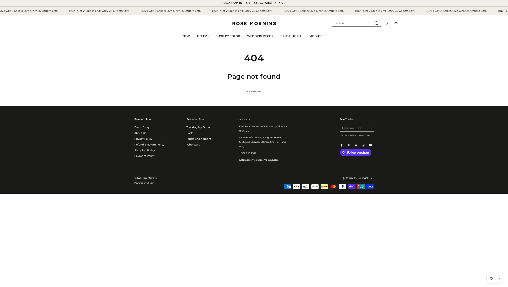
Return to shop (254, 91)
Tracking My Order (198, 127)
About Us (140, 133)
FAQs (189, 133)
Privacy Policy (143, 138)
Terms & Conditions (198, 138)
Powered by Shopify (144, 183)
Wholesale (193, 144)
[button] (356, 24)
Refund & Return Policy (149, 144)
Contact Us (244, 119)
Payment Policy (144, 155)
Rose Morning (150, 178)
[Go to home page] (254, 23)
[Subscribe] (372, 127)
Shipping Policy (144, 150)
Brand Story (142, 127)
